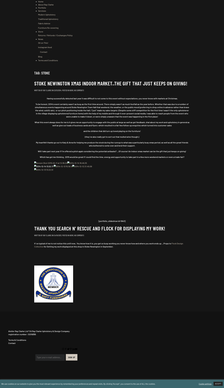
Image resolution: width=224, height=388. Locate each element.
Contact (43, 52)
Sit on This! (43, 43)
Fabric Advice (44, 23)
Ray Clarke (47, 90)
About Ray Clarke (46, 4)
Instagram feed (45, 47)
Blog (40, 56)
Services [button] (42, 11)
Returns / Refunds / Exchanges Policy (55, 35)
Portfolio (42, 7)
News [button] (40, 39)
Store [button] (40, 31)
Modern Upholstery (46, 14)
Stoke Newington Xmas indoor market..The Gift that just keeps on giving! (110, 83)
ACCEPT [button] (218, 384)
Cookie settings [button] (205, 384)
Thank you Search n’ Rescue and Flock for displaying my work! (99, 228)
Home (40, 1)
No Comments (79, 90)
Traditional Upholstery (48, 19)
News (71, 90)
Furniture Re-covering (48, 28)
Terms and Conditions (48, 60)
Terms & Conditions (17, 340)
